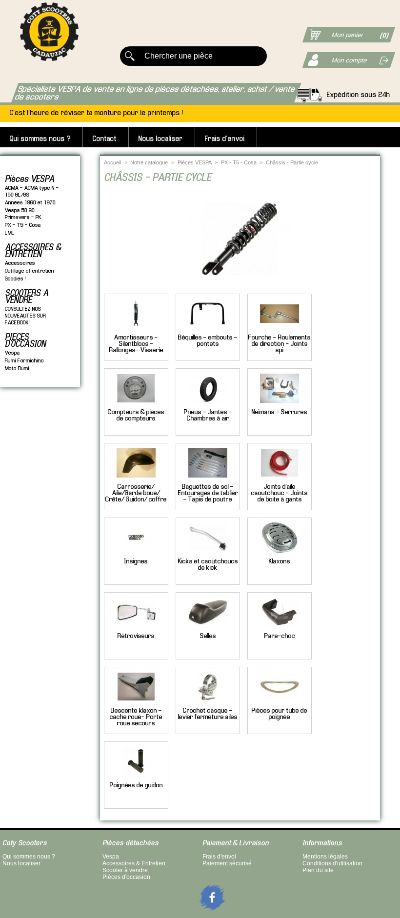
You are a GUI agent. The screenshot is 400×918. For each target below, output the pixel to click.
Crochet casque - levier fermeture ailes (208, 714)
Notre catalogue (149, 162)
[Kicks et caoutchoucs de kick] (207, 555)
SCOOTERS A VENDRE (26, 297)
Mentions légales (325, 856)
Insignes (136, 562)
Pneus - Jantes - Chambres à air (208, 415)
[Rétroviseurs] (136, 630)
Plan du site (318, 870)
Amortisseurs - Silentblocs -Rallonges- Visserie (136, 344)
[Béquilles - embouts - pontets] (207, 331)
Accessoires (20, 263)
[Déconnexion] (379, 59)
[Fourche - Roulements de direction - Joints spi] (279, 331)
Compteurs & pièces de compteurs (136, 415)
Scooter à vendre (125, 870)
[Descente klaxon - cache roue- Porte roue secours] (136, 704)
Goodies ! (15, 278)
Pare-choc (279, 636)
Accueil (112, 162)
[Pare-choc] (279, 630)
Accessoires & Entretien (133, 863)
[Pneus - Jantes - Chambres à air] (207, 406)
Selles (208, 636)
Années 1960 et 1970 (30, 202)
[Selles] (207, 630)
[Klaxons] (279, 555)
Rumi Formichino (24, 360)
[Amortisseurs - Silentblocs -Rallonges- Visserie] (136, 331)
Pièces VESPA (29, 179)
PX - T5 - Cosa (23, 225)
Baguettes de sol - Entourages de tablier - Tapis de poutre (208, 493)
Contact (105, 139)
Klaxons (279, 562)
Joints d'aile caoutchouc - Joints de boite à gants (279, 493)
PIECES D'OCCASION (25, 341)
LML (10, 233)
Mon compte (349, 60)
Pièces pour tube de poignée (279, 714)
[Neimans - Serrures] (279, 406)
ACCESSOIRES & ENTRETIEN (33, 251)
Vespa (12, 353)
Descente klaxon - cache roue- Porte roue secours (136, 717)
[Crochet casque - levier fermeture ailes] (207, 704)
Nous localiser (161, 139)
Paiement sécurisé (227, 863)
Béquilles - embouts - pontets (208, 341)
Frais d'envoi (225, 139)
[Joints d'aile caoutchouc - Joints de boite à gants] (279, 481)
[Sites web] (200, 913)
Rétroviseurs (136, 636)
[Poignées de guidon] (136, 779)
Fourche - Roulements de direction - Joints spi (279, 344)
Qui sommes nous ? (40, 139)
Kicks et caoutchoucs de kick (208, 565)
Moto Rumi (17, 368)
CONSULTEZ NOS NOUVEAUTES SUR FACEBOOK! (25, 315)
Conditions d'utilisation (332, 863)
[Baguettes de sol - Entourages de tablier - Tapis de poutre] (207, 481)
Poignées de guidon (136, 785)
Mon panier (347, 35)
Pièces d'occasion (126, 877)
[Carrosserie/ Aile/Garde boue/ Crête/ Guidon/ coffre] (136, 481)
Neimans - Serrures (279, 412)
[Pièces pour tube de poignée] (279, 704)
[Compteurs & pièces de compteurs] (136, 406)
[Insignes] (136, 555)
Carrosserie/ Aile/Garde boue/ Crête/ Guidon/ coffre (136, 493)
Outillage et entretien (29, 271)
